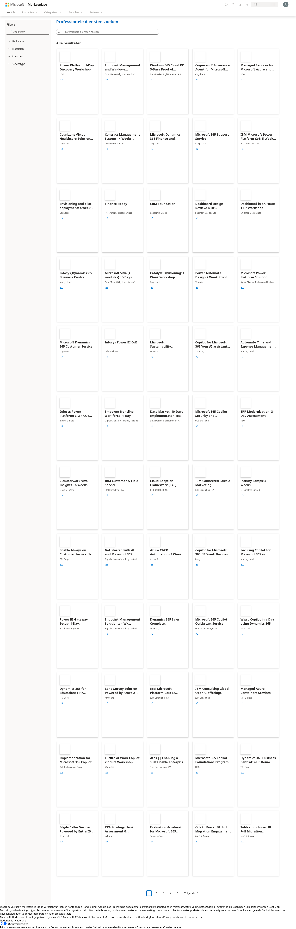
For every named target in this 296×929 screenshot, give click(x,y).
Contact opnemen (61, 927)
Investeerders (194, 917)
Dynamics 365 (54, 917)
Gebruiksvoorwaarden (105, 927)
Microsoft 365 (71, 917)
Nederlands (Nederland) (13, 920)
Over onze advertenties (150, 927)
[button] (59, 32)
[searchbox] (31, 31)
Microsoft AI (7, 917)
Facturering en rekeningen (230, 906)
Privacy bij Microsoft (174, 917)
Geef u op (274, 906)
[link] (77, 81)
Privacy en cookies (82, 927)
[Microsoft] (14, 5)
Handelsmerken (127, 927)
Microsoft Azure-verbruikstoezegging (194, 906)
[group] (61, 79)
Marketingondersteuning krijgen (18, 910)
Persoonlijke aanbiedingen (157, 906)
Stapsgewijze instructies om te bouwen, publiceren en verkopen (102, 910)
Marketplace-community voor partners (214, 910)
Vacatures (157, 917)
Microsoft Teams (114, 917)
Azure (42, 917)
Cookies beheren (172, 927)
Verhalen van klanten (55, 906)
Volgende (189, 893)
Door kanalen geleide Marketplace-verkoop (261, 910)
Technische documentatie (127, 906)
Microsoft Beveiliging (27, 917)
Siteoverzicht (42, 927)
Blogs (40, 906)
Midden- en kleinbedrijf (137, 917)
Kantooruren (75, 906)
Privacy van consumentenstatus (17, 927)
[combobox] (108, 32)
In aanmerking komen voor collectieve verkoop (165, 910)
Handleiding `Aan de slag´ (97, 906)
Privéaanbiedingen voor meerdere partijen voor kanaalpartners (35, 913)
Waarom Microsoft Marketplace (18, 906)
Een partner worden (257, 906)
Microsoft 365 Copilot (91, 917)
